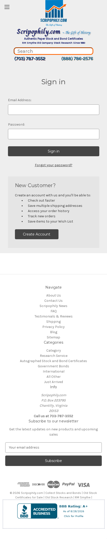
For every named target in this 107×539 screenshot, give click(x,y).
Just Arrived (53, 382)
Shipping (53, 321)
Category (53, 350)
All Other (54, 377)
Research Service (53, 356)
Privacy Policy (53, 327)
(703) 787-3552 (29, 58)
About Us (53, 295)
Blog (53, 332)
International (53, 371)
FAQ (54, 311)
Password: (16, 124)
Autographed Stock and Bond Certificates (53, 361)
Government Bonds (53, 366)
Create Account (36, 234)
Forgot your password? (53, 165)
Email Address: (20, 100)
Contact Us (53, 301)
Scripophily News (53, 306)
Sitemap (53, 337)
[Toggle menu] (7, 7)
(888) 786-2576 (77, 58)
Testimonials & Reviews (54, 316)
